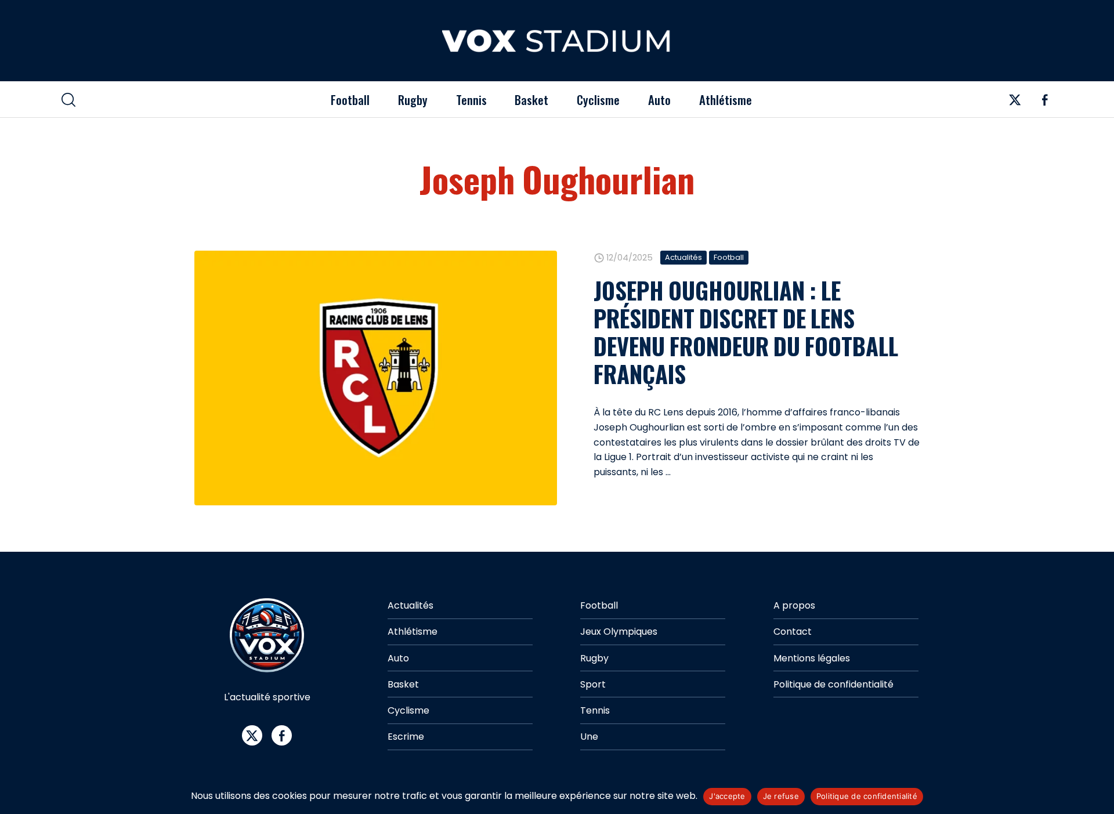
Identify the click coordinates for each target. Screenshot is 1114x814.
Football (350, 99)
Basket (531, 99)
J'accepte (727, 796)
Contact (792, 631)
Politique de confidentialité (833, 684)
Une (589, 736)
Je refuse (781, 796)
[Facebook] (1044, 103)
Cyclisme (598, 99)
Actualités (683, 257)
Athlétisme (725, 99)
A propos (794, 605)
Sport (593, 684)
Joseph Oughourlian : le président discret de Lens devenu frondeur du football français (746, 332)
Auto (659, 99)
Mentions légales (811, 658)
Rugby (413, 99)
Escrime (406, 736)
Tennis (471, 99)
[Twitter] (1015, 103)
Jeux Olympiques (618, 631)
